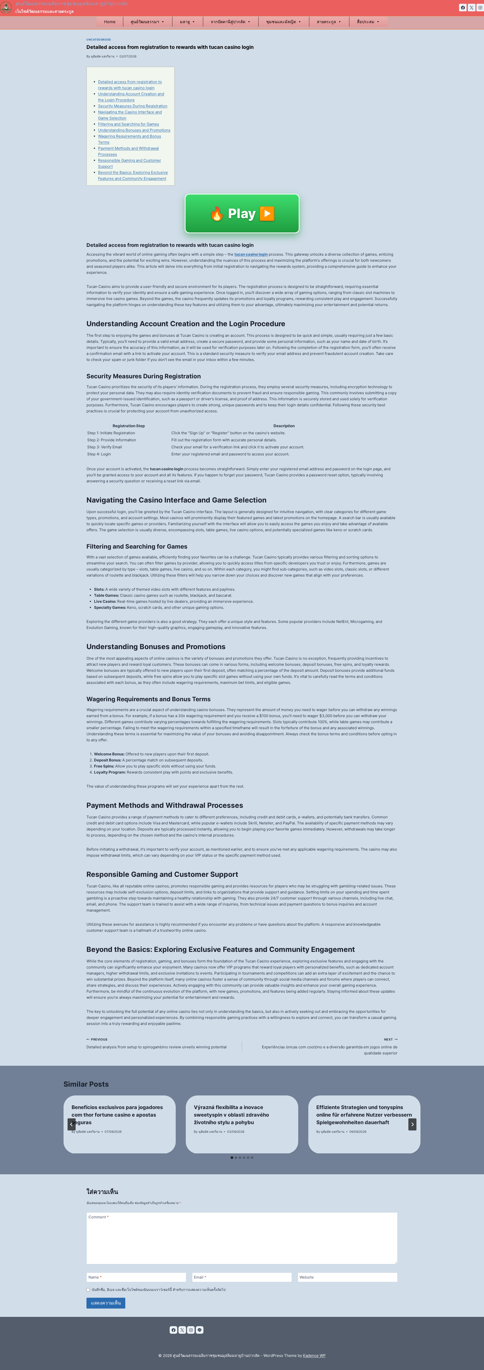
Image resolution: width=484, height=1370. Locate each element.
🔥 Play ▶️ (242, 213)
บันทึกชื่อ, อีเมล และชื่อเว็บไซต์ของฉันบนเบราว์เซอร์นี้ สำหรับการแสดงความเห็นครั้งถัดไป (159, 1290)
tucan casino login (251, 254)
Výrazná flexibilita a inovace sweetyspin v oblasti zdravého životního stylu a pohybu (231, 1114)
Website (306, 1277)
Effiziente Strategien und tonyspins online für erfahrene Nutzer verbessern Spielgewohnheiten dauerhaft (364, 1114)
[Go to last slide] (72, 1124)
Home (109, 21)
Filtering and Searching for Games (128, 124)
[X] (471, 7)
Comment (98, 1217)
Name (95, 1277)
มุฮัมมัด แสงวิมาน (102, 56)
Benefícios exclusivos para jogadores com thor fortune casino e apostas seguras (117, 1114)
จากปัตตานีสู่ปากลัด (228, 21)
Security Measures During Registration (132, 106)
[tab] (232, 1157)
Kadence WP (314, 1355)
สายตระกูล (326, 21)
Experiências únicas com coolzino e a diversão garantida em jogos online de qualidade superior (330, 1047)
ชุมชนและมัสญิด (281, 21)
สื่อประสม (365, 21)
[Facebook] (463, 7)
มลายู (185, 21)
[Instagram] (480, 7)
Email (200, 1277)
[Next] (412, 1124)
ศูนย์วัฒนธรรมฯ (145, 21)
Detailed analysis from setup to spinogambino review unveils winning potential (156, 1044)
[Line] (199, 1330)
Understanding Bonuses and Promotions (134, 130)
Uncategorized (98, 39)
